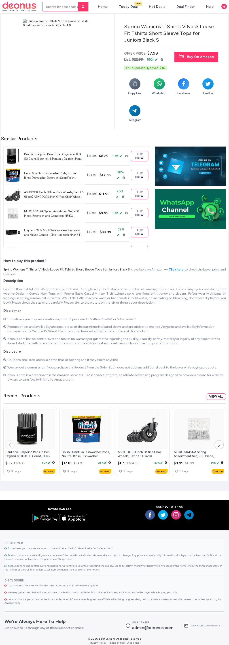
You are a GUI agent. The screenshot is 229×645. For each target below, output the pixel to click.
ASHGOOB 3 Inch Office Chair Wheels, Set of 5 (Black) (139, 454)
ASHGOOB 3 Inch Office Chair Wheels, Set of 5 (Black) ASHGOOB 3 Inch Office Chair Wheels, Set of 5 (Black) (54, 194)
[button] (219, 444)
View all (216, 396)
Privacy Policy (97, 642)
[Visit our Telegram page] (189, 514)
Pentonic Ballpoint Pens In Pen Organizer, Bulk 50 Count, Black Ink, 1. (27, 456)
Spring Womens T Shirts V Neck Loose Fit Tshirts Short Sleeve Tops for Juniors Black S (67, 269)
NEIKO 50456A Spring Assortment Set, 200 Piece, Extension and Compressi (194, 456)
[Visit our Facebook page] (150, 514)
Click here (176, 269)
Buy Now (139, 156)
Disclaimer (133, 642)
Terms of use (116, 642)
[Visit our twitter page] (163, 514)
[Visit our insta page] (176, 514)
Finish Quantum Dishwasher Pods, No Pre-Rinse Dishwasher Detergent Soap (85, 456)
